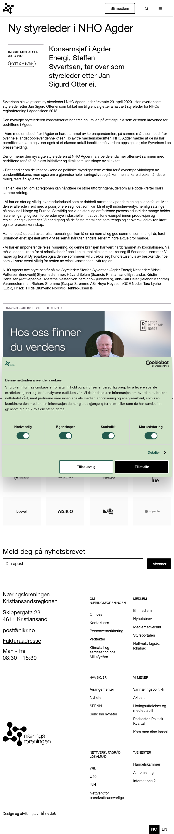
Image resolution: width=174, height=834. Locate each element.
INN (93, 784)
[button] (160, 8)
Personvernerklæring (106, 631)
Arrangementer (102, 689)
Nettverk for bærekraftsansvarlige (107, 795)
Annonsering (143, 772)
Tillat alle (142, 467)
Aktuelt (139, 697)
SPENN (96, 706)
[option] (164, 829)
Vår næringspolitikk (148, 689)
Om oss (96, 614)
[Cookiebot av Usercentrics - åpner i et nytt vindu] (149, 363)
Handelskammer (146, 764)
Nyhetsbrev (142, 618)
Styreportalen (144, 635)
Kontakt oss (99, 622)
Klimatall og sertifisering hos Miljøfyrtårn (102, 652)
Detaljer (154, 452)
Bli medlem (120, 8)
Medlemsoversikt (147, 627)
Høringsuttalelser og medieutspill (149, 708)
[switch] (65, 435)
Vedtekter (97, 639)
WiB (93, 768)
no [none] (154, 829)
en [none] (164, 829)
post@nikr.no (19, 630)
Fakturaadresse (22, 640)
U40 (93, 776)
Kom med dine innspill (151, 731)
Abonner (159, 564)
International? (144, 781)
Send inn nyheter (103, 714)
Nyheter (96, 697)
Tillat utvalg (86, 467)
